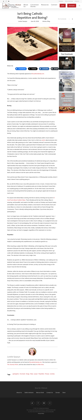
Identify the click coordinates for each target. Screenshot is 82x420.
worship (52, 374)
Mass (31, 374)
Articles (44, 21)
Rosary (47, 374)
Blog (48, 21)
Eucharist (22, 374)
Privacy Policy (41, 413)
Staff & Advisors (29, 392)
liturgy (27, 374)
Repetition (41, 374)
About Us (19, 392)
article (43, 140)
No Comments (62, 19)
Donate (58, 392)
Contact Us (50, 392)
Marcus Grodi (40, 392)
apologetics (15, 374)
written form (40, 364)
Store (64, 392)
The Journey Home (12, 364)
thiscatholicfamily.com (38, 73)
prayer (36, 374)
